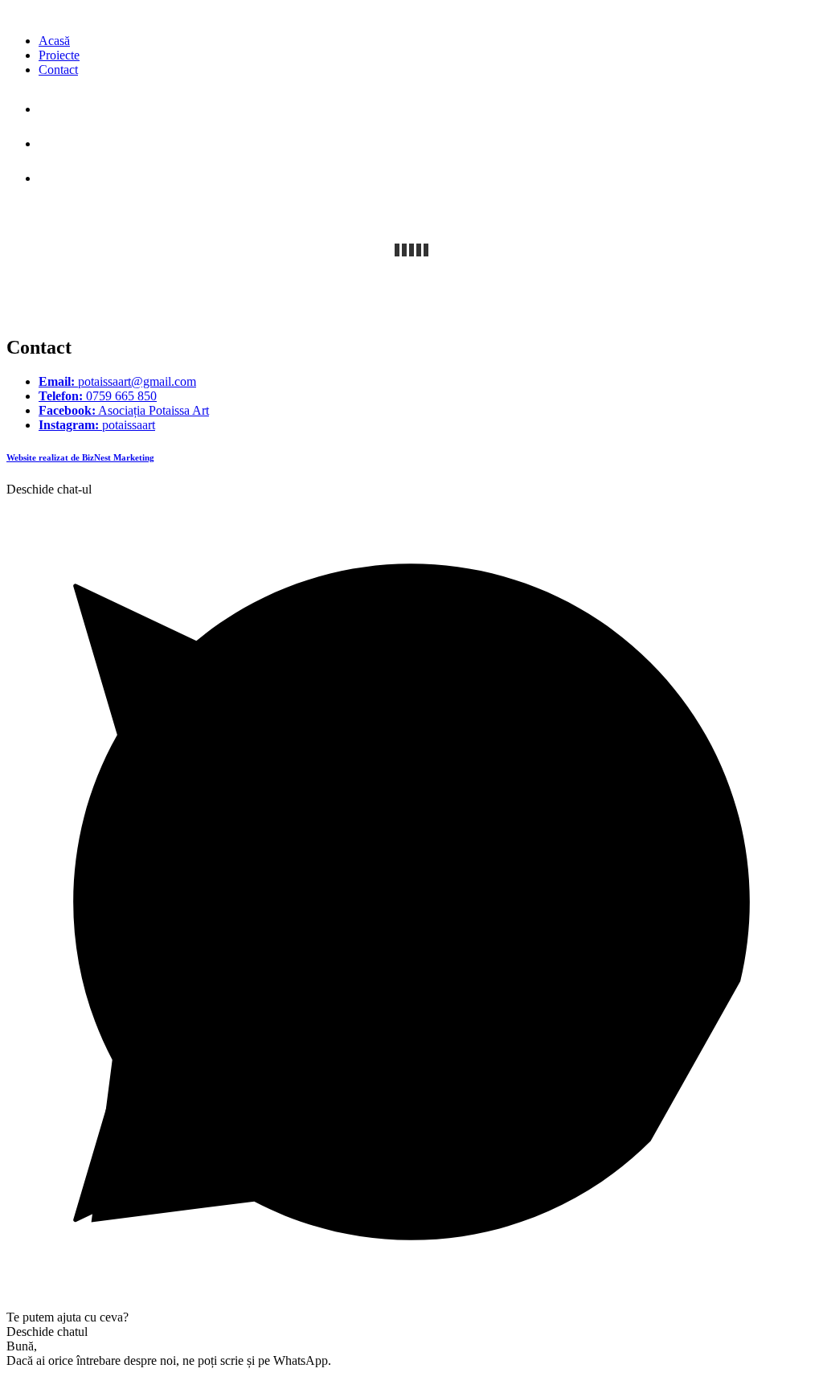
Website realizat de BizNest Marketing (80, 457)
